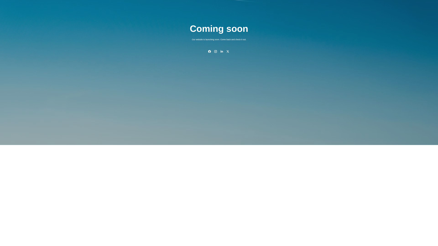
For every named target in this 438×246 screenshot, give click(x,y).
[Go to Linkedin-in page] (222, 51)
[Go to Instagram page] (216, 51)
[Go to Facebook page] (210, 51)
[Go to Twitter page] (227, 51)
